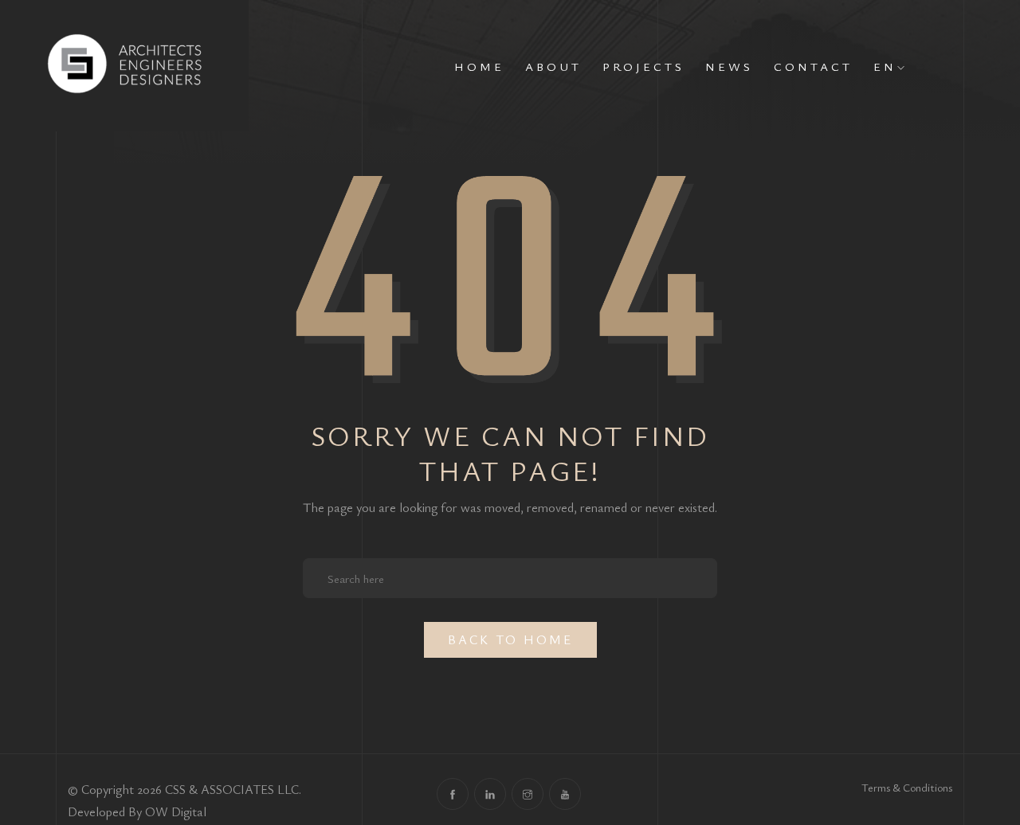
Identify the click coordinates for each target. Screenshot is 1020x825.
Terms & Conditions (906, 787)
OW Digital (175, 811)
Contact (813, 66)
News (729, 66)
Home (479, 66)
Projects (643, 66)
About (553, 66)
